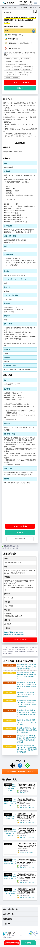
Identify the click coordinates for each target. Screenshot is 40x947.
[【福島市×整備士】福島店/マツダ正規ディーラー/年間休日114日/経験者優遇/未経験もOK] (10, 849)
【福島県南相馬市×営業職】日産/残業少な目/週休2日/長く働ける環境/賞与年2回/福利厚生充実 (27, 713)
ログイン (30, 4)
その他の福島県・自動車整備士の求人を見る (20, 771)
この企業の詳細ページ (20, 639)
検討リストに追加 (20, 539)
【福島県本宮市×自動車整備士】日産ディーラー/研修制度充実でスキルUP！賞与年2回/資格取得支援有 (26, 861)
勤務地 (11, 43)
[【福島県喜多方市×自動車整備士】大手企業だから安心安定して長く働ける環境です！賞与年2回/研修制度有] (10, 892)
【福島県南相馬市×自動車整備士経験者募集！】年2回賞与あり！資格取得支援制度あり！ (26, 785)
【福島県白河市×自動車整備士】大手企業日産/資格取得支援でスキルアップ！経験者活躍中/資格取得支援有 (27, 749)
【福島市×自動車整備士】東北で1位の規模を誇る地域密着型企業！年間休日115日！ (27, 730)
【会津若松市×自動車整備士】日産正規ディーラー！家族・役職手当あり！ (26, 722)
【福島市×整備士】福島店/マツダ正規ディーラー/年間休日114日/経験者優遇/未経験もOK (27, 845)
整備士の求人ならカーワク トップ (11, 7)
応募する (20, 88)
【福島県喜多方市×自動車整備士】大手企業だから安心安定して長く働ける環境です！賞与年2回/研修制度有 (26, 703)
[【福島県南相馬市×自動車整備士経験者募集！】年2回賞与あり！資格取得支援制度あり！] (10, 787)
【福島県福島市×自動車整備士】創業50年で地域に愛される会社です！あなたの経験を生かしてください (26, 830)
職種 (10, 48)
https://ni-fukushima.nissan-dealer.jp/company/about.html (14, 633)
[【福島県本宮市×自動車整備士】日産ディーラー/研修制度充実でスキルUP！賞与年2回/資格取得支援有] (10, 862)
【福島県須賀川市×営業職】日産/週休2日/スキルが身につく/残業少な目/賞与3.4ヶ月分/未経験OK (26, 686)
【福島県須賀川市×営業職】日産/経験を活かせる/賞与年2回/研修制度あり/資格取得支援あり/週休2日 (26, 739)
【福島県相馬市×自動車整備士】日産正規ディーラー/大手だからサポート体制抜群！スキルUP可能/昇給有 (26, 875)
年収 (9, 35)
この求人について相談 (20, 82)
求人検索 (20, 4)
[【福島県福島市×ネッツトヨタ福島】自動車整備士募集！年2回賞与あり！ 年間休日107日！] (10, 816)
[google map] (20, 504)
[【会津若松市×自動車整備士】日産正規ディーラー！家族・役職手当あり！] (10, 802)
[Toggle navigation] (35, 3)
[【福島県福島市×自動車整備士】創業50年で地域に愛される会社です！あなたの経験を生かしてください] (10, 832)
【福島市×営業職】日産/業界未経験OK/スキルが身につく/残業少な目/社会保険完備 (26, 667)
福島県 (32, 7)
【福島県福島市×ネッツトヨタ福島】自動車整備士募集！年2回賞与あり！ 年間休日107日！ (26, 815)
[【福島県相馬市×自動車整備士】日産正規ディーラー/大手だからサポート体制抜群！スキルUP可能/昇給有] (10, 876)
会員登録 (25, 4)
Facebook (20, 765)
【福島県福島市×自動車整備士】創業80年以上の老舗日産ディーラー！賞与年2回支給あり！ (26, 676)
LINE (27, 765)
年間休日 (11, 39)
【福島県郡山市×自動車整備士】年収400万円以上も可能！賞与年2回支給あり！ (26, 694)
